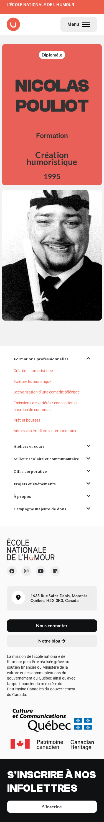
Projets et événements (35, 483)
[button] (52, 359)
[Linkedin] (55, 571)
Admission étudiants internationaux (45, 431)
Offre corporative (30, 471)
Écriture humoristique (32, 381)
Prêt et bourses (27, 420)
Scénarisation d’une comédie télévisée (47, 392)
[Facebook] (12, 571)
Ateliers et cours (29, 446)
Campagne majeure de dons (40, 508)
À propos (22, 496)
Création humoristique (33, 370)
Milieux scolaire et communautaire (46, 458)
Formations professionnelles (41, 358)
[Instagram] (26, 571)
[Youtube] (41, 571)
